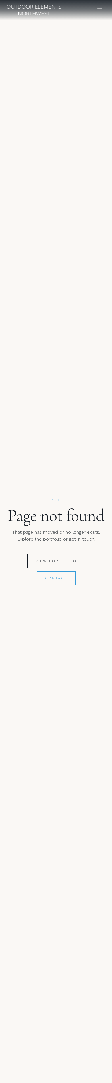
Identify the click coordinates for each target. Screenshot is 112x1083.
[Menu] (99, 10)
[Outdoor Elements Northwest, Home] (34, 10)
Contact (56, 578)
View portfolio (56, 561)
